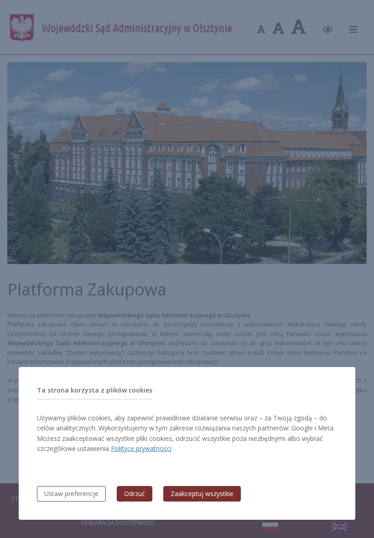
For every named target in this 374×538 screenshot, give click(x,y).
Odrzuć (134, 493)
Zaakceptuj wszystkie (202, 493)
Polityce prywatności (141, 448)
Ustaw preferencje (71, 493)
